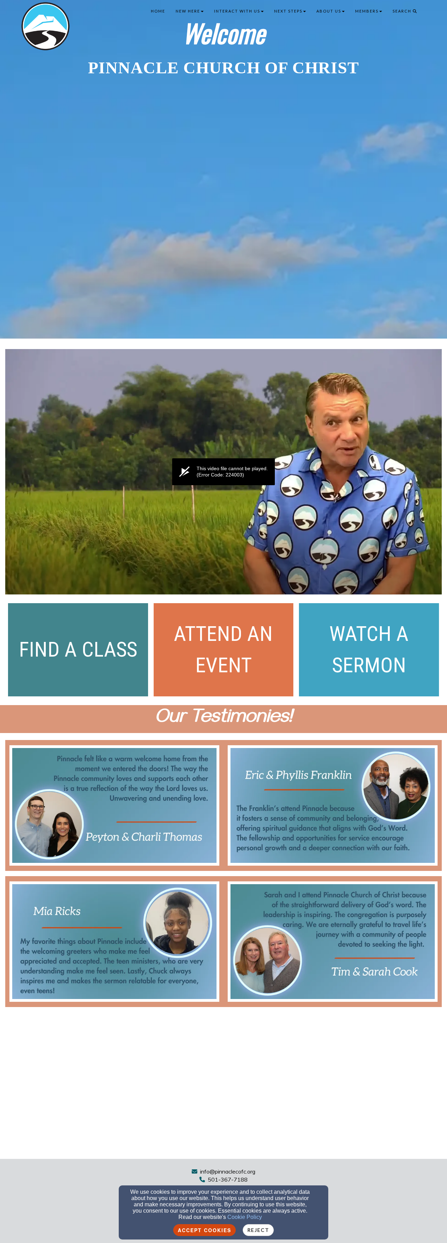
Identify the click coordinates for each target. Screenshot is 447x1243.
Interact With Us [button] (237, 11)
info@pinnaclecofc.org (227, 1171)
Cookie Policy (244, 1217)
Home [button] (158, 11)
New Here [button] (188, 11)
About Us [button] (328, 11)
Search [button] (403, 11)
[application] (223, 471)
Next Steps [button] (288, 11)
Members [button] (367, 11)
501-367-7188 (228, 1179)
